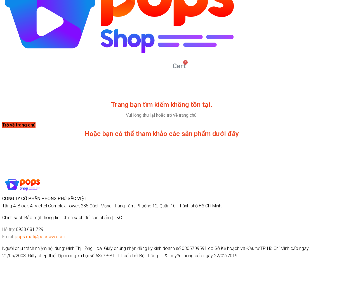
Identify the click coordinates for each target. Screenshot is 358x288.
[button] (19, 125)
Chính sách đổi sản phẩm (86, 217)
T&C (118, 217)
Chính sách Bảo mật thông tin (30, 217)
